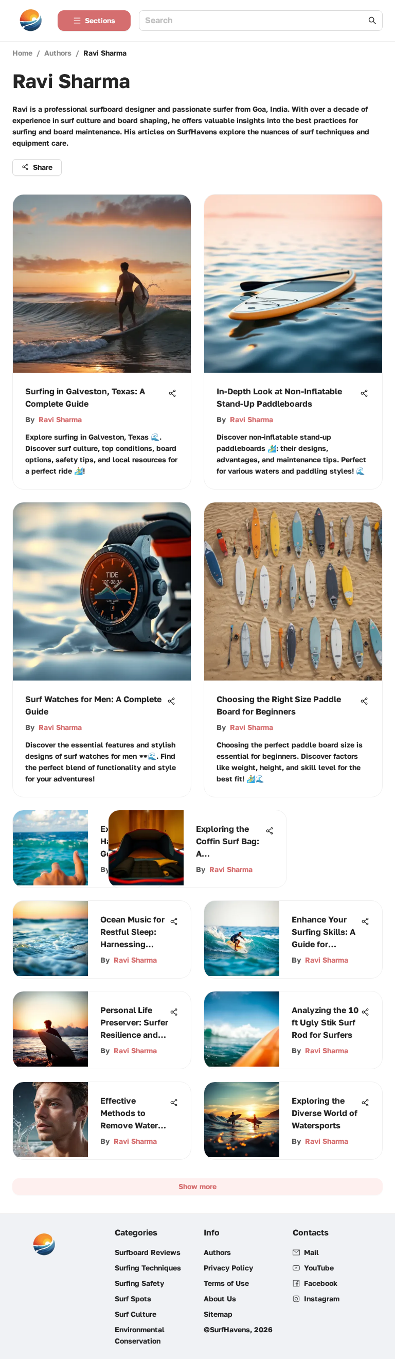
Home (22, 52)
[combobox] (255, 20)
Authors (57, 52)
